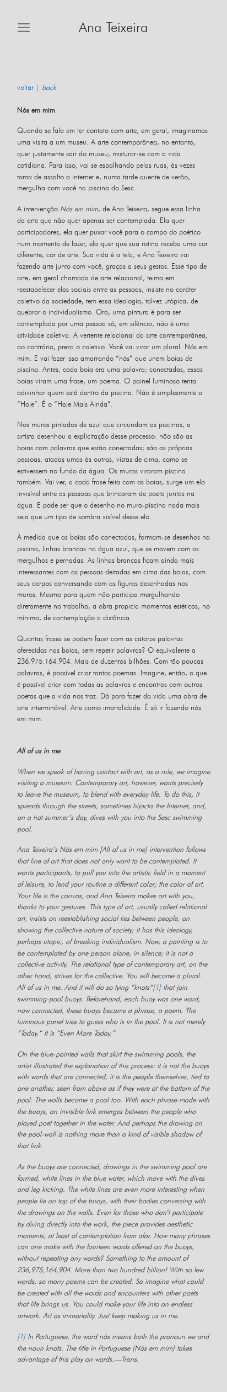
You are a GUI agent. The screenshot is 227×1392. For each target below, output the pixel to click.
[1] (157, 987)
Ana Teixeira (113, 28)
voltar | (36, 88)
